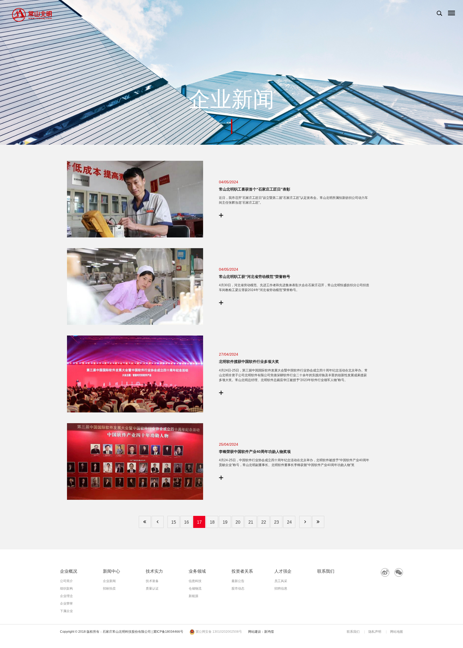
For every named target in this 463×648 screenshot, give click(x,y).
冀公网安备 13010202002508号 (218, 632)
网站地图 (396, 632)
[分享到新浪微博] (385, 572)
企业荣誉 (66, 603)
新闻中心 (111, 571)
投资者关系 (242, 571)
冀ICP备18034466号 (168, 632)
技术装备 (152, 581)
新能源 (193, 596)
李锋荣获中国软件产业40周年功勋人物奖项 (255, 451)
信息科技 (195, 581)
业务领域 (197, 571)
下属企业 (66, 611)
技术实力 (154, 571)
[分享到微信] (398, 572)
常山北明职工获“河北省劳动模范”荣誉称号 (254, 277)
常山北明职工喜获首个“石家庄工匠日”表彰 (254, 189)
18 (212, 522)
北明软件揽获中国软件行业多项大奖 (249, 362)
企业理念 (66, 596)
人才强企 (283, 571)
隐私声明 (374, 632)
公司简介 (66, 581)
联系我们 (325, 571)
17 (199, 522)
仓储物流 (195, 588)
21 (250, 522)
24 (289, 522)
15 (173, 522)
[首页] (145, 522)
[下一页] (305, 522)
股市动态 (238, 588)
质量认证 (152, 588)
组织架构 (66, 588)
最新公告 (238, 581)
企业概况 (68, 571)
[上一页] (158, 522)
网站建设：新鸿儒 (261, 632)
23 (276, 522)
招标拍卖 (109, 588)
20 (238, 522)
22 (263, 522)
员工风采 (280, 581)
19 (225, 522)
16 (186, 522)
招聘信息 (280, 588)
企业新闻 (109, 581)
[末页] (318, 522)
